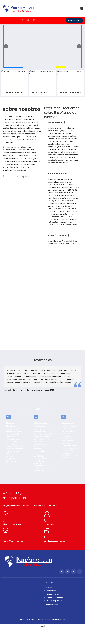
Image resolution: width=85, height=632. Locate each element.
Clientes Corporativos (70, 92)
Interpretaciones (52, 594)
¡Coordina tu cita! (74, 20)
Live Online (50, 587)
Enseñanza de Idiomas (54, 598)
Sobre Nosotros (39, 92)
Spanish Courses (52, 604)
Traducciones (51, 591)
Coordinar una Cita (13, 92)
